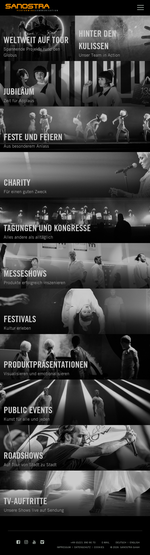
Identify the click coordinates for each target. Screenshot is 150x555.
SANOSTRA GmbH (130, 547)
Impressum (64, 547)
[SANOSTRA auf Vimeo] (42, 543)
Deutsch (121, 542)
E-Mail (105, 542)
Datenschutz (82, 547)
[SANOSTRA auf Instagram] (26, 543)
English (135, 542)
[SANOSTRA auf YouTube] (34, 543)
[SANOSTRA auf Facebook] (18, 543)
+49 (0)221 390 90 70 (83, 542)
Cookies (99, 547)
